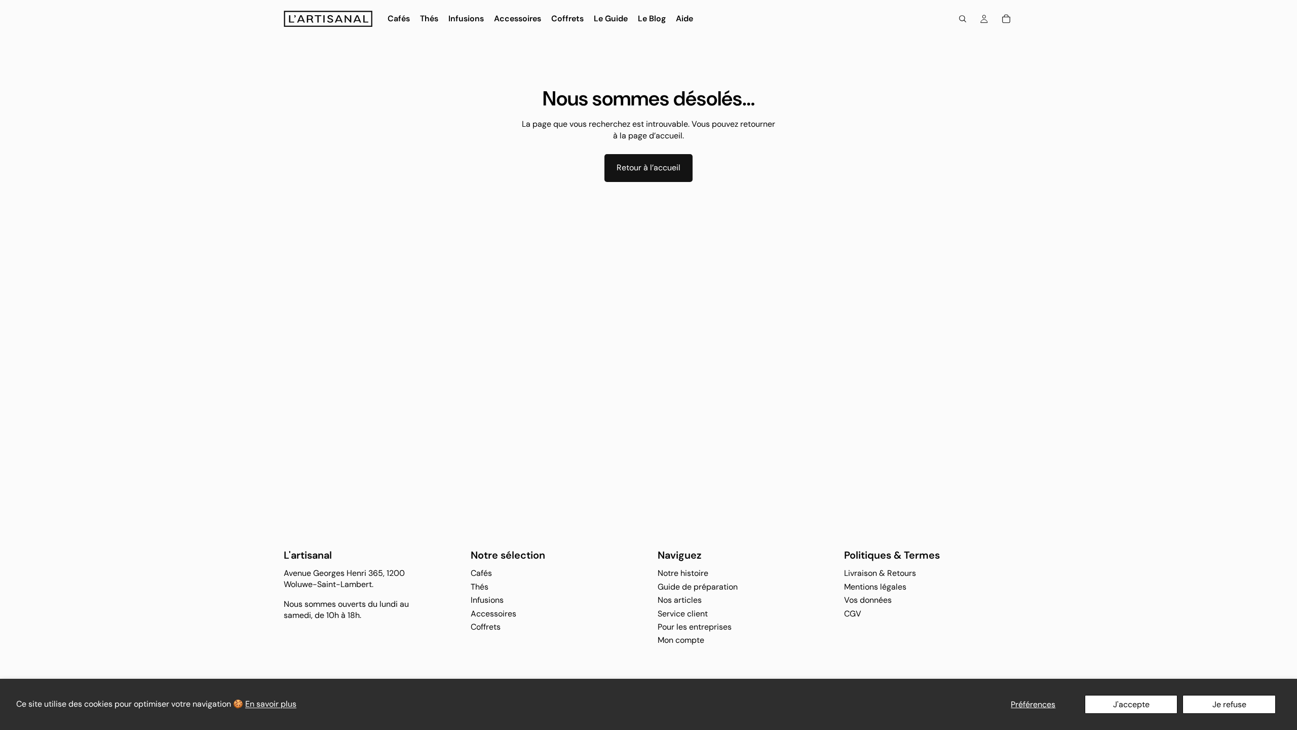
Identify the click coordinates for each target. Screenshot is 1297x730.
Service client (683, 613)
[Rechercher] (962, 19)
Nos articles (680, 600)
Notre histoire (683, 573)
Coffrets (486, 627)
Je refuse (1229, 704)
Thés (479, 586)
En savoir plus (270, 704)
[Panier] (1006, 19)
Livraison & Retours (880, 573)
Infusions (487, 600)
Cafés (481, 573)
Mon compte (681, 640)
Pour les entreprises (695, 627)
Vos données (868, 600)
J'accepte (1131, 704)
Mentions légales (875, 586)
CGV (852, 613)
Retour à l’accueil (648, 167)
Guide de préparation (698, 586)
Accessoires (493, 613)
